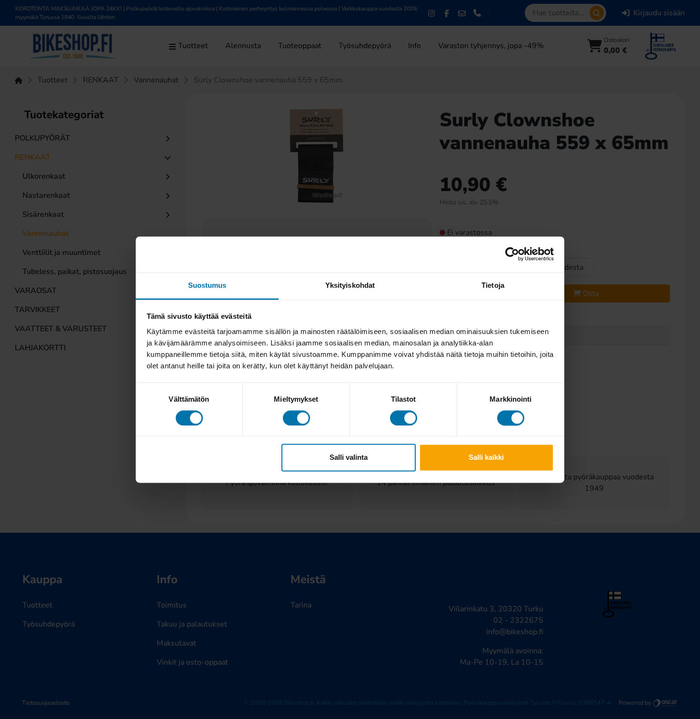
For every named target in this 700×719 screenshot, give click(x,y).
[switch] (296, 417)
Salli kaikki (486, 458)
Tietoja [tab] (492, 285)
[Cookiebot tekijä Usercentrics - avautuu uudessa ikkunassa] (512, 254)
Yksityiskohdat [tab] (350, 285)
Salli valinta (349, 458)
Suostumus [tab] (207, 285)
